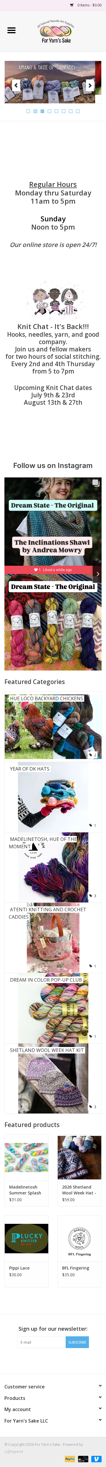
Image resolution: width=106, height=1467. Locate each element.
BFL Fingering (75, 1268)
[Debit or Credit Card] (82, 1458)
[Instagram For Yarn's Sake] (63, 1360)
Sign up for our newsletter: (53, 1329)
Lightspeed (13, 1451)
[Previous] (16, 85)
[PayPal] (69, 1458)
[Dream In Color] (53, 78)
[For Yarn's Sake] (64, 31)
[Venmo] (95, 1458)
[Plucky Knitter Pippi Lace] (26, 1238)
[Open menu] (11, 30)
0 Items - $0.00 (89, 5)
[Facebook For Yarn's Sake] (42, 1360)
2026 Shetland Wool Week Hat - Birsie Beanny (79, 1190)
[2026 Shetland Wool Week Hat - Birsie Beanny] (79, 1157)
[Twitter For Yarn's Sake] (53, 1360)
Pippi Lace (19, 1268)
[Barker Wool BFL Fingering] (79, 1238)
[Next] (90, 85)
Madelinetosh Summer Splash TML (25, 1190)
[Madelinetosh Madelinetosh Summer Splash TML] (26, 1157)
